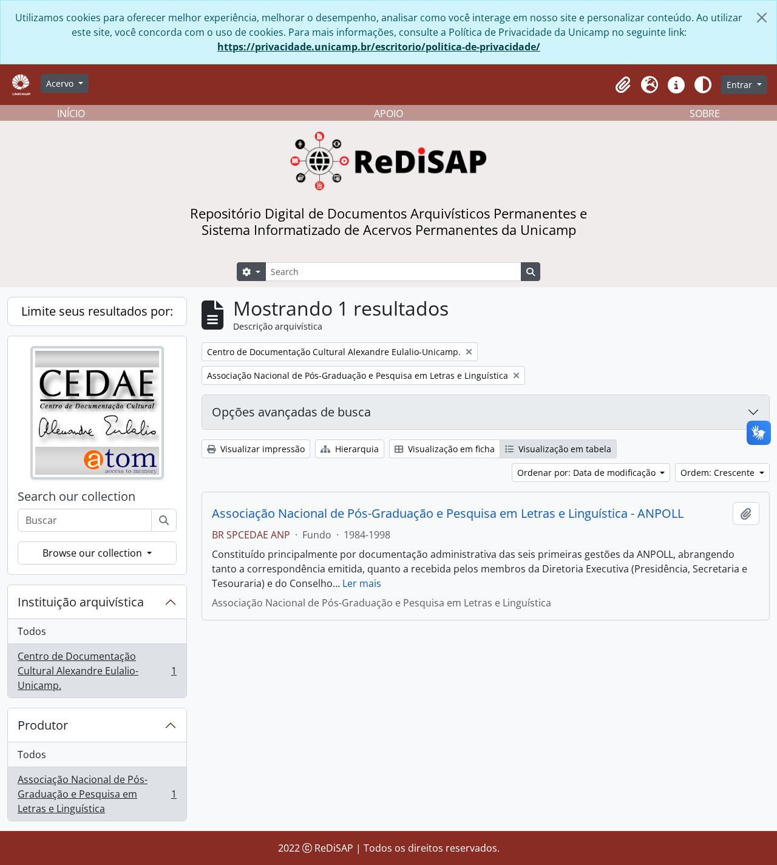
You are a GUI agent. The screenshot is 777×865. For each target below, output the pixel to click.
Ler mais (361, 583)
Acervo (61, 83)
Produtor (43, 725)
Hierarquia (356, 449)
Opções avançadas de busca (291, 412)
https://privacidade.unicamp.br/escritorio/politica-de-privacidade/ (378, 46)
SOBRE (705, 113)
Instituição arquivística (81, 602)
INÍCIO (71, 113)
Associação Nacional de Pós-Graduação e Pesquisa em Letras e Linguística (97, 794)
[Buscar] (164, 520)
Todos (32, 631)
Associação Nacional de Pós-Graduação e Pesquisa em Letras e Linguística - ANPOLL (448, 513)
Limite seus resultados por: (97, 311)
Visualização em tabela (563, 449)
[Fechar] (761, 18)
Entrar (741, 84)
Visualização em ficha (450, 449)
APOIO (388, 113)
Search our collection (76, 496)
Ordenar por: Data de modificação (587, 472)
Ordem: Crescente (718, 472)
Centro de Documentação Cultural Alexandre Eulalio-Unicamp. (97, 671)
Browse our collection (93, 553)
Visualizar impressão (261, 449)
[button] (622, 85)
